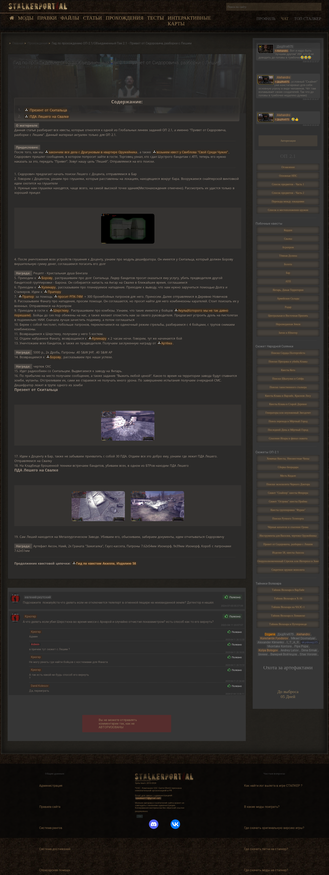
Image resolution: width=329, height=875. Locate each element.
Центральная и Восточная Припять (288, 315)
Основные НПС (288, 175)
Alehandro (303, 634)
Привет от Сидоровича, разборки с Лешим (288, 544)
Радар (288, 307)
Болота (288, 264)
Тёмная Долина (288, 255)
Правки (47, 18)
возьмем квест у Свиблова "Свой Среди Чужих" (192, 152)
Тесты (155, 18)
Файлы (70, 18)
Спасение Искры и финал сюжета (288, 438)
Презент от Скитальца (48, 110)
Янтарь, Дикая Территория (288, 289)
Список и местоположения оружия (288, 209)
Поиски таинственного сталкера (288, 387)
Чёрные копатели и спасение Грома (288, 527)
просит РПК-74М (70, 296)
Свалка (288, 238)
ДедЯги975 (285, 634)
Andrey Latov (290, 650)
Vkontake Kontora (279, 646)
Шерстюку (61, 310)
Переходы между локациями (288, 201)
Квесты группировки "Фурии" (288, 509)
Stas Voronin (308, 654)
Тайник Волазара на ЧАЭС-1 (288, 607)
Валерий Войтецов (283, 654)
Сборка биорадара (288, 467)
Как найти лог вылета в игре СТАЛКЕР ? (273, 785)
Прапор (28, 296)
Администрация (50, 785)
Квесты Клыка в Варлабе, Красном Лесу (288, 395)
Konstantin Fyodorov (274, 638)
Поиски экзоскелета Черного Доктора (288, 484)
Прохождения (124, 18)
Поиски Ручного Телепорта (288, 518)
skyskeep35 (310, 642)
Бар (288, 272)
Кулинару (49, 287)
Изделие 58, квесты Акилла (288, 552)
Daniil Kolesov (39, 686)
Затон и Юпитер (288, 332)
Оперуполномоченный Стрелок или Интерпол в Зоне (288, 561)
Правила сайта (49, 807)
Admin (35, 644)
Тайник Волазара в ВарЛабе (288, 589)
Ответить (211, 597)
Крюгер (30, 616)
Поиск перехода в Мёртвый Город (288, 421)
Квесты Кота (288, 370)
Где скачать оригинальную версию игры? (274, 828)
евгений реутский (38, 597)
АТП (288, 281)
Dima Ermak (309, 650)
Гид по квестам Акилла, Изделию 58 (106, 563)
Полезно (234, 597)
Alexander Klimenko (271, 642)
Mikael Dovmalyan (303, 638)
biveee (263, 654)
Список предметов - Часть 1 (288, 184)
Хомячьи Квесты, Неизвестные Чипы (288, 458)
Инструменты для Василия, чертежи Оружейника (288, 535)
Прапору (54, 292)
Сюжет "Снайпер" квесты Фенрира (288, 492)
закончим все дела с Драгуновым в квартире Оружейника (93, 152)
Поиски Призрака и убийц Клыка (288, 361)
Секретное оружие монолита (288, 569)
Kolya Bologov (268, 650)
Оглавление (288, 167)
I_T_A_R (293, 642)
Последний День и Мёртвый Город (288, 429)
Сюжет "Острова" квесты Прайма (288, 501)
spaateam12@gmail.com (148, 798)
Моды (26, 18)
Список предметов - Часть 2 (288, 192)
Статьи (92, 18)
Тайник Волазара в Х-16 (288, 598)
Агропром (288, 247)
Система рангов (50, 828)
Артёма (166, 343)
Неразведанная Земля (288, 324)
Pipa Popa (301, 646)
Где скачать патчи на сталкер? (266, 849)
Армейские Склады (288, 298)
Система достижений (54, 849)
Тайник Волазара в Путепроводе (288, 624)
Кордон (288, 230)
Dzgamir (270, 634)
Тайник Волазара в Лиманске (288, 615)
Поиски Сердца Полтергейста (288, 352)
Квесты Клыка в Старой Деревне (288, 404)
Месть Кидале (288, 475)
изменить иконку (265, 48)
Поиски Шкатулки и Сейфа (288, 378)
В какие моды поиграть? (261, 807)
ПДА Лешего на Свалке (49, 116)
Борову (47, 278)
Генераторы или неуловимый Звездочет (288, 412)
